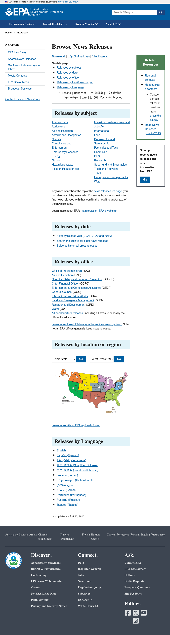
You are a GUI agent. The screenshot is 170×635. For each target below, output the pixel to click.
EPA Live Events (18, 53)
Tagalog (145, 535)
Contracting (38, 575)
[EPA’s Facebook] (128, 612)
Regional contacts (150, 78)
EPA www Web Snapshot (47, 581)
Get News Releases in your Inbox (24, 67)
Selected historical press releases (77, 246)
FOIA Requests (134, 581)
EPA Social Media (19, 82)
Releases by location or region (75, 83)
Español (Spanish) (68, 455)
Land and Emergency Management (73, 301)
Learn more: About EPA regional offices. (76, 425)
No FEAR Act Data (43, 593)
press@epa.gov (155, 118)
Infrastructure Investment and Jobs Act (112, 124)
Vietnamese (158, 535)
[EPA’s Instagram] (135, 620)
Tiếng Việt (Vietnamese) (71, 460)
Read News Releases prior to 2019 (153, 129)
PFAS (97, 156)
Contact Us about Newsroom (22, 99)
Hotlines (130, 575)
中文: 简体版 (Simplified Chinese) (77, 465)
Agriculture (58, 127)
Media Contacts (17, 76)
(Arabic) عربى (65, 485)
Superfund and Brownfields (110, 165)
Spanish (23, 535)
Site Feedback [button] (133, 593)
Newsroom (22, 32)
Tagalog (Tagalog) (67, 505)
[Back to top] (161, 626)
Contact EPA (133, 562)
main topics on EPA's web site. (99, 211)
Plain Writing (39, 600)
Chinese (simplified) (45, 537)
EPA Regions (100, 57)
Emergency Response (65, 152)
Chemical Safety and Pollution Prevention (77, 279)
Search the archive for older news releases (82, 241)
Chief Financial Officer (65, 284)
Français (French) (67, 475)
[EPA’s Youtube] (143, 612)
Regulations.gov (88, 587)
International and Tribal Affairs (70, 296)
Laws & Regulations (53, 24)
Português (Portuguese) (71, 495)
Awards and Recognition (66, 135)
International (101, 131)
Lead (97, 135)
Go (145, 180)
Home (8, 32)
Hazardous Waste (62, 165)
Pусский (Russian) (68, 500)
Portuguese (123, 535)
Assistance (11, 535)
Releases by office (68, 78)
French (86, 535)
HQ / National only (79, 57)
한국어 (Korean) (67, 490)
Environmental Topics (20, 24)
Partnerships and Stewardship (104, 141)
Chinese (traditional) (67, 537)
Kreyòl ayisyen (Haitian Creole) (75, 480)
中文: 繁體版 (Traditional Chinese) (77, 470)
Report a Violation (84, 24)
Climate (56, 139)
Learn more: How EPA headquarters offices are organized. (87, 324)
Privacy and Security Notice (49, 606)
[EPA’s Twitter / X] (135, 612)
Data (81, 562)
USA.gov (83, 600)
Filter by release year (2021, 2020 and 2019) (84, 236)
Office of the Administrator (68, 271)
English (61, 451)
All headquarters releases (67, 313)
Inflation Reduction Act (65, 169)
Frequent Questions (137, 587)
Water (97, 182)
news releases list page (108, 191)
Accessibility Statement (46, 562)
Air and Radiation (62, 131)
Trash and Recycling (106, 169)
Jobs (81, 575)
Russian (134, 535)
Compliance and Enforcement (61, 146)
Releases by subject (69, 68)
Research (100, 161)
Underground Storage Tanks (111, 177)
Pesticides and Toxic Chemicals (106, 150)
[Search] (161, 12)
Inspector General (89, 569)
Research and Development (69, 305)
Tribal (97, 173)
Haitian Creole (95, 537)
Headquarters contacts (152, 87)
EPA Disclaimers (135, 569)
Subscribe (84, 593)
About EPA (112, 24)
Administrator (60, 122)
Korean (111, 535)
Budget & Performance (46, 569)
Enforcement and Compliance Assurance (76, 288)
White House (86, 606)
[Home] (34, 12)
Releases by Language (70, 88)
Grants (56, 161)
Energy (56, 156)
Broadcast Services (20, 89)
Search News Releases (22, 59)
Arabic (33, 535)
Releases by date (67, 73)
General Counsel (62, 292)
